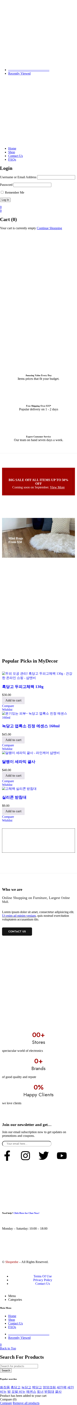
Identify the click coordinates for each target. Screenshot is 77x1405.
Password (6, 184)
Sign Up (70, 1142)
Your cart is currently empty (18, 228)
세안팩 (62, 1387)
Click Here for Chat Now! (26, 1213)
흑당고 (16, 1387)
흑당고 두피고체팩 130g (23, 686)
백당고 (37, 1387)
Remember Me (14, 192)
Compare (6, 1403)
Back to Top (8, 1348)
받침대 (49, 1391)
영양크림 (49, 1387)
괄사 (58, 1391)
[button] (13, 700)
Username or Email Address (18, 177)
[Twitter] (44, 1156)
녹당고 (26, 1387)
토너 (40, 1391)
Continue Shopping (49, 228)
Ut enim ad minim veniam (19, 915)
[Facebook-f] (7, 1156)
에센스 (31, 1391)
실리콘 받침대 (14, 797)
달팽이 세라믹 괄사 (18, 761)
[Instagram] (25, 1156)
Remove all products (26, 1403)
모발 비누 (18, 1391)
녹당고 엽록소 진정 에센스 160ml (31, 726)
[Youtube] (62, 1156)
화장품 (5, 1387)
